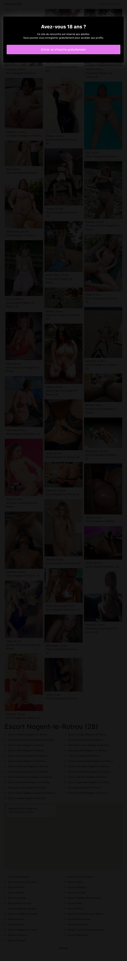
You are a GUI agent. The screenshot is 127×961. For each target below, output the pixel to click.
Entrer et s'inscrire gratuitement (63, 49)
